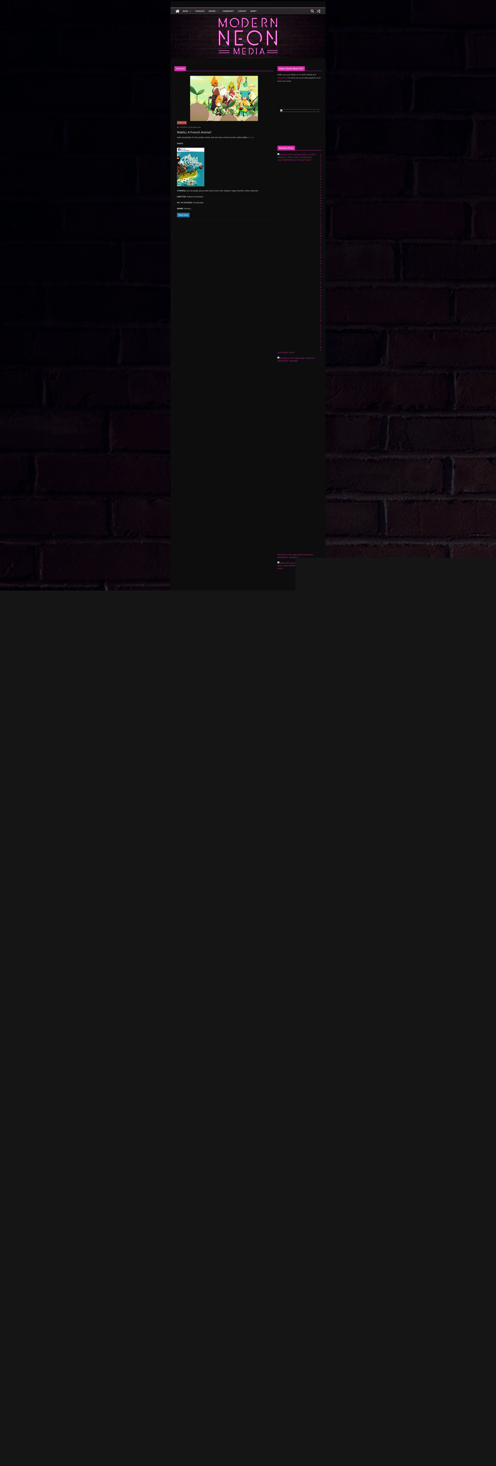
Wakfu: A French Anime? (194, 132)
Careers (237, 1436)
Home (237, 1419)
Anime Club (182, 123)
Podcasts (200, 11)
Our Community (241, 1430)
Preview (251, 137)
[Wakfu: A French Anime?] (224, 98)
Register (268, 1419)
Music (185, 11)
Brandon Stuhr (195, 127)
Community (228, 11)
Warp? (253, 11)
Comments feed (272, 1436)
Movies (212, 11)
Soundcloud (282, 78)
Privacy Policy (240, 1441)
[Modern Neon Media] (177, 11)
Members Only (240, 1446)
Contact (242, 11)
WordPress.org (271, 1441)
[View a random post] (318, 11)
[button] (189, 11)
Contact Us (239, 1425)
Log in (267, 1425)
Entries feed (270, 1430)
